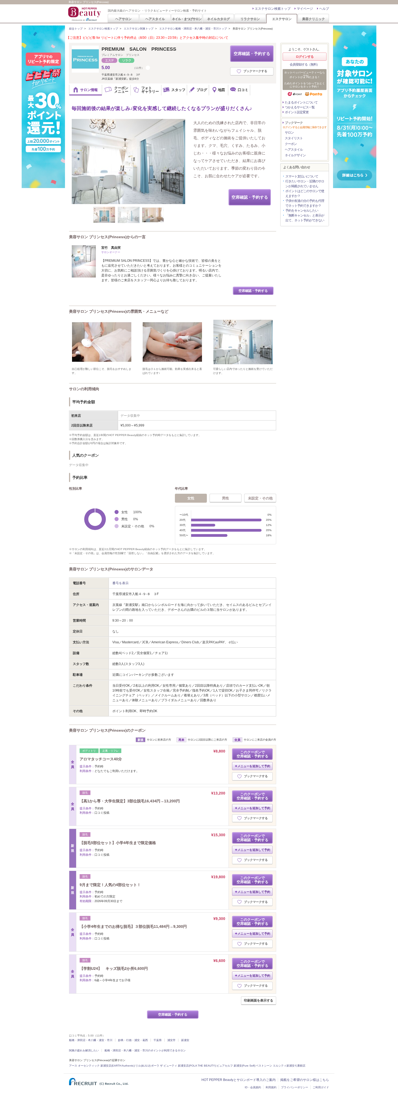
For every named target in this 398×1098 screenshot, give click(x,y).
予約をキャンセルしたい (301, 210)
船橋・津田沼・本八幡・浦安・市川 (90, 1040)
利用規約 (271, 1087)
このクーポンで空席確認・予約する (252, 754)
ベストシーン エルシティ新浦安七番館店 (280, 1065)
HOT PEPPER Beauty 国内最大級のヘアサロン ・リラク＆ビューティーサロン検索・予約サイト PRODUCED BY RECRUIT (85, 14)
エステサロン (282, 19)
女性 (190, 498)
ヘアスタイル (155, 19)
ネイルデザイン (295, 155)
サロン (289, 132)
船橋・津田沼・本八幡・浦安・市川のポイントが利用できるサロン (145, 1050)
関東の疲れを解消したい (84, 1050)
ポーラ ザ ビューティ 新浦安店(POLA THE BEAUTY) (183, 1065)
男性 (225, 498)
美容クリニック (313, 19)
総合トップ (76, 28)
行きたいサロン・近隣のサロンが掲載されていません (304, 183)
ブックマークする (255, 71)
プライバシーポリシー (294, 1087)
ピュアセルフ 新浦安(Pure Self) (236, 1065)
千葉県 (158, 1040)
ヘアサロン (123, 19)
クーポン (291, 144)
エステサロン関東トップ (139, 28)
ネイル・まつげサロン (186, 19)
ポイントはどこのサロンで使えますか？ (304, 193)
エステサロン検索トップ (273, 9)
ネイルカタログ (218, 19)
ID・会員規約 (253, 1087)
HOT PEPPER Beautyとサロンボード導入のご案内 (238, 1080)
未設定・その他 (260, 498)
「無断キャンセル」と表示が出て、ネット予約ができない (304, 218)
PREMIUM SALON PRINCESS (139, 49)
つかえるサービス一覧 (300, 107)
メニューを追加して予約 (253, 766)
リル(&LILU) (142, 1065)
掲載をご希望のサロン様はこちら (304, 1080)
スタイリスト (294, 138)
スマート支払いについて (301, 176)
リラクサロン (250, 19)
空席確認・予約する (252, 53)
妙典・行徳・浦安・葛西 (133, 1040)
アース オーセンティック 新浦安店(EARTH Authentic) (102, 1065)
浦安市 (171, 1040)
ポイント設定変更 (297, 112)
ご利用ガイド (321, 1087)
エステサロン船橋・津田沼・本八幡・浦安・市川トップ (193, 28)
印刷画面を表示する (258, 1000)
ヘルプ (324, 9)
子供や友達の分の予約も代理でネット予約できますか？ (304, 203)
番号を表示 (120, 583)
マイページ (305, 9)
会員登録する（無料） (304, 64)
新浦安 (185, 1040)
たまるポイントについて (301, 102)
